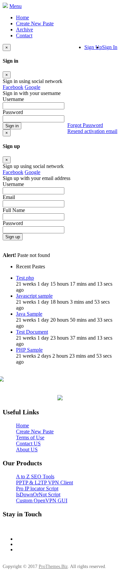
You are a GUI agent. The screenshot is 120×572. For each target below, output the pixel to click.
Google (32, 87)
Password (13, 223)
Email (9, 197)
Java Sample (29, 314)
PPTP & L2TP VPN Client (44, 482)
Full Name (14, 210)
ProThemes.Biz (53, 566)
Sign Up (93, 47)
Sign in (12, 125)
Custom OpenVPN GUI (41, 500)
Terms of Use (30, 437)
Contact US (28, 443)
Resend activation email (92, 131)
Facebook (13, 87)
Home (22, 17)
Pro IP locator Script (37, 488)
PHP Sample (29, 350)
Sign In (109, 47)
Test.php (25, 278)
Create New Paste (35, 23)
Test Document (32, 332)
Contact (24, 35)
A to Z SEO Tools (35, 476)
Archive (24, 29)
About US (27, 449)
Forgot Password (85, 125)
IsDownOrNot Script (38, 494)
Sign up (12, 236)
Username (13, 184)
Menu (15, 6)
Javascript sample (34, 296)
